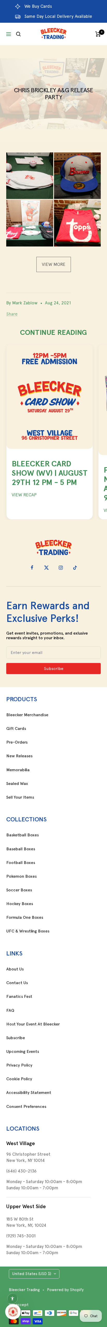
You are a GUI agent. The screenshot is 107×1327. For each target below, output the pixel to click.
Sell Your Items (20, 797)
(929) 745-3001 (21, 1235)
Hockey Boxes (19, 903)
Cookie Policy (19, 1079)
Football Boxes (20, 862)
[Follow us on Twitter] (46, 567)
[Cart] (98, 34)
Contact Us (17, 983)
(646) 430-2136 (21, 1171)
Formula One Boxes (24, 917)
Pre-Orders (17, 742)
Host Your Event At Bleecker (33, 1024)
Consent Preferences (26, 1106)
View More (53, 264)
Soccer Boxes (19, 890)
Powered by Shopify (65, 1289)
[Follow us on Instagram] (60, 567)
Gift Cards (16, 728)
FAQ (10, 1010)
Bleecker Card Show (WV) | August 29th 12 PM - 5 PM (50, 473)
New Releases (19, 756)
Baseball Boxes (20, 849)
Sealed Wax (17, 783)
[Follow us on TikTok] (75, 567)
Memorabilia (18, 770)
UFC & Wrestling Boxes (27, 931)
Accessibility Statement (28, 1092)
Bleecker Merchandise (27, 715)
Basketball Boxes (22, 835)
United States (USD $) (31, 1273)
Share (12, 314)
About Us (15, 969)
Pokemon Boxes (21, 876)
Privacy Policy (19, 1065)
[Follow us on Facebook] (32, 567)
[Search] (18, 34)
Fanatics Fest (19, 996)
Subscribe (15, 1038)
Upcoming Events (22, 1051)
